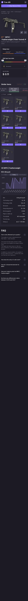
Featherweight (18, 11)
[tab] (5, 175)
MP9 (12, 11)
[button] (14, 66)
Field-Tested (4, 13)
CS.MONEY (3, 11)
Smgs (8, 11)
